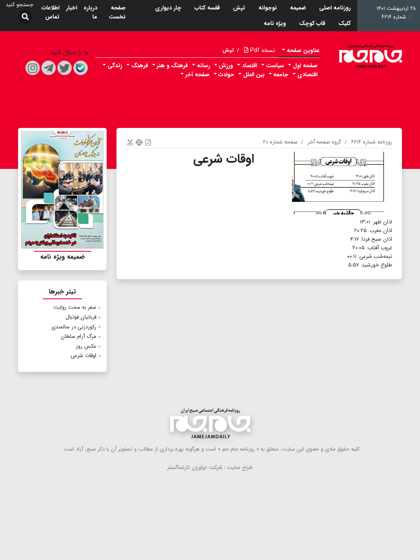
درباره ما (90, 12)
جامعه (280, 74)
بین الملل (254, 74)
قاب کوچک (312, 23)
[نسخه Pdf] (148, 142)
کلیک (344, 23)
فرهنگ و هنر (172, 65)
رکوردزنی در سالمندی (73, 327)
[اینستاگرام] (32, 68)
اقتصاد (249, 65)
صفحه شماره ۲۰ (280, 142)
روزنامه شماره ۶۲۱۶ (371, 142)
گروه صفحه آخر (324, 142)
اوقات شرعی (83, 355)
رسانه (203, 65)
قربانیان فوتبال (81, 317)
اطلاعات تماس (50, 12)
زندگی (114, 65)
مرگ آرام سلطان (78, 336)
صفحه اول (305, 65)
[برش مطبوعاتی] (130, 142)
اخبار (71, 7)
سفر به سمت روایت (74, 307)
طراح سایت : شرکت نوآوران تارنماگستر (210, 467)
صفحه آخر (197, 74)
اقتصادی (307, 74)
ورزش (226, 65)
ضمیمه (298, 7)
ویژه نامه (275, 23)
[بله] (80, 68)
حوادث (226, 74)
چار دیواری (168, 7)
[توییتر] (64, 68)
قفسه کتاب (207, 7)
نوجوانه (267, 7)
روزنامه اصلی (335, 7)
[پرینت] (139, 142)
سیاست (275, 65)
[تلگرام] (48, 68)
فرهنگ (139, 65)
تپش (239, 7)
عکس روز (86, 346)
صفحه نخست (117, 12)
